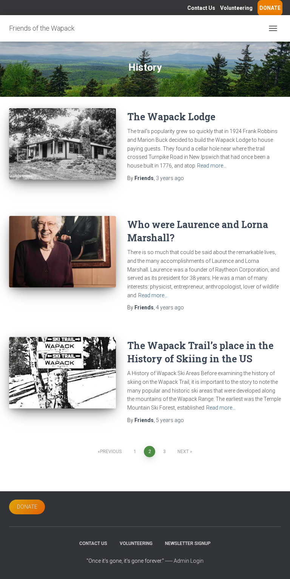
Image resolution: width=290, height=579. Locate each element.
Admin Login (189, 561)
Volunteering (236, 8)
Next (183, 451)
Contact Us (201, 8)
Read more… (212, 166)
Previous (111, 451)
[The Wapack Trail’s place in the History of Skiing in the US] (62, 372)
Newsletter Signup (188, 543)
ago (170, 178)
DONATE (270, 8)
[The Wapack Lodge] (62, 143)
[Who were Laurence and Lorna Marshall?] (62, 251)
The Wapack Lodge (171, 116)
